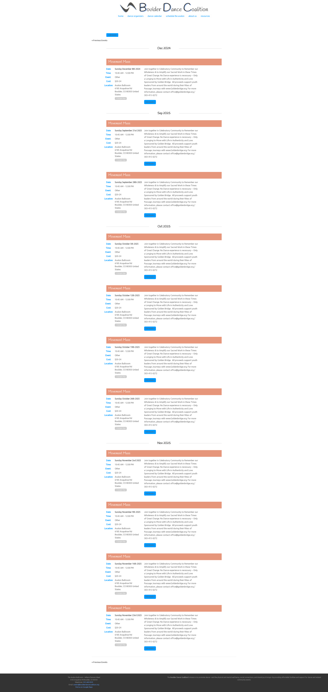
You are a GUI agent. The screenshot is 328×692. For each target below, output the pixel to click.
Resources (205, 16)
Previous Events (99, 40)
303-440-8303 (88, 682)
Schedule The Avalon (175, 16)
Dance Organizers (135, 16)
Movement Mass (119, 62)
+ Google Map (121, 98)
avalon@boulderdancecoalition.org (86, 684)
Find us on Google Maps (84, 687)
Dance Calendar (155, 16)
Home (120, 16)
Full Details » (150, 102)
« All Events (112, 35)
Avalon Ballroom (122, 85)
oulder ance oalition (173, 9)
